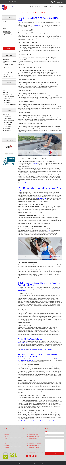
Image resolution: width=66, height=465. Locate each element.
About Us (46, 6)
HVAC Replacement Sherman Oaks (33, 441)
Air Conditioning (6, 59)
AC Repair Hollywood (7, 132)
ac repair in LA (24, 349)
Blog (56, 6)
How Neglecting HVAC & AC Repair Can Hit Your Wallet (39, 19)
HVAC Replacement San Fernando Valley (34, 452)
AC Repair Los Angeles (7, 90)
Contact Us (61, 6)
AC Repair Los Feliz (7, 124)
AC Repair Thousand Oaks (8, 120)
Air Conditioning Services (8, 76)
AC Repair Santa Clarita (7, 122)
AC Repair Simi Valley (7, 130)
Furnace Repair (6, 71)
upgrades (35, 163)
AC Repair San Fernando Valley (9, 104)
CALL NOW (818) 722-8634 (33, 12)
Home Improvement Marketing (45, 463)
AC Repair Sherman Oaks (8, 94)
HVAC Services (38, 6)
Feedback (7, 447)
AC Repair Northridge (7, 118)
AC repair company (29, 182)
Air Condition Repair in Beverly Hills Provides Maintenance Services (37, 355)
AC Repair (7, 434)
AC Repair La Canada (7, 114)
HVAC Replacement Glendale (32, 434)
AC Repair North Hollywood (8, 96)
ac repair (23, 182)
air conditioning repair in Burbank (43, 349)
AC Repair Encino (6, 128)
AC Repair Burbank (7, 87)
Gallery (51, 6)
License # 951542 (60, 2)
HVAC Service (7, 436)
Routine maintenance (7, 74)
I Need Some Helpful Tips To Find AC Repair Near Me (39, 188)
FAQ (5, 449)
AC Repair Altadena (7, 116)
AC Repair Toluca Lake (7, 98)
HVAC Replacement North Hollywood (33, 443)
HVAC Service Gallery (9, 441)
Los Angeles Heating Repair (8, 72)
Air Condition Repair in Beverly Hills (46, 420)
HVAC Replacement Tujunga (31, 438)
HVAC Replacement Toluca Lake (32, 445)
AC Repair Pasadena (7, 126)
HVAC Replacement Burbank (32, 432)
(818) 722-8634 (12, 1)
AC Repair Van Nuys (7, 102)
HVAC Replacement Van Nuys (32, 449)
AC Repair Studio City (7, 100)
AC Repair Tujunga (6, 92)
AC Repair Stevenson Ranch (8, 134)
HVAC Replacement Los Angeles (32, 436)
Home (31, 6)
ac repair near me (38, 182)
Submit (9, 48)
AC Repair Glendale (7, 89)
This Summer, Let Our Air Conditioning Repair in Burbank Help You (39, 284)
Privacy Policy (32, 463)
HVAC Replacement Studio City (32, 447)
